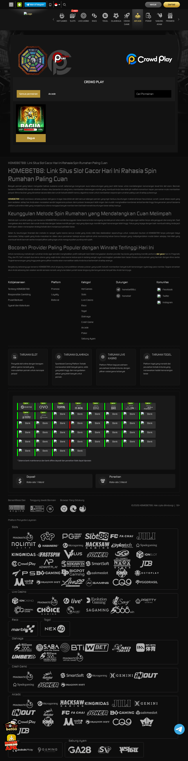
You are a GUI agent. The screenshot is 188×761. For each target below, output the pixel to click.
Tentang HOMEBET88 (19, 289)
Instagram (168, 302)
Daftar (171, 4)
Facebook (168, 289)
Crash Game (127, 23)
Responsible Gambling (19, 294)
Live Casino (83, 21)
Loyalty (55, 294)
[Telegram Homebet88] (179, 729)
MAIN (33, 119)
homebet (126, 295)
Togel (105, 21)
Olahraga (116, 21)
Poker (148, 21)
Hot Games (62, 21)
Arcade (137, 21)
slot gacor (160, 254)
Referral (55, 300)
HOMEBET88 (13, 199)
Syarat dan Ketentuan (19, 305)
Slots (72, 21)
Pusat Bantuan (15, 300)
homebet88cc (129, 289)
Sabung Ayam (159, 23)
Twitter (166, 295)
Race (94, 21)
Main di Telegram (37, 4)
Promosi (170, 21)
